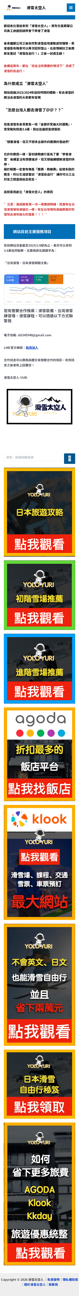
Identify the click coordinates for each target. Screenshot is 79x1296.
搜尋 (69, 458)
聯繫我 (53, 1284)
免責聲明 (53, 1279)
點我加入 (32, 347)
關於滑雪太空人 (35, 1284)
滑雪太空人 (36, 7)
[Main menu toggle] (71, 7)
